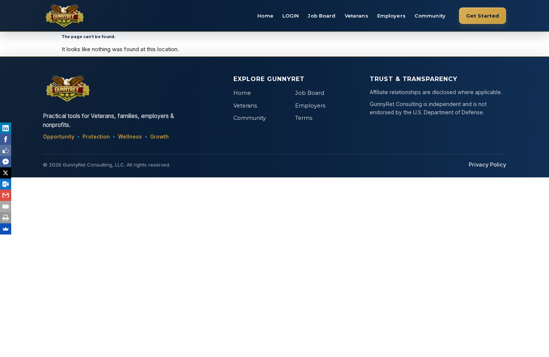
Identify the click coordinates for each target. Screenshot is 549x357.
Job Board (321, 16)
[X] (5, 172)
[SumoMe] (5, 229)
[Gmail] (5, 195)
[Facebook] (5, 139)
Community (430, 16)
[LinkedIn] (5, 128)
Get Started (482, 16)
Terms (303, 118)
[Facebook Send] (5, 161)
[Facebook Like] (5, 150)
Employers (391, 16)
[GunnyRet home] (63, 15)
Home (265, 16)
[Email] (5, 206)
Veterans (356, 16)
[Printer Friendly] (5, 217)
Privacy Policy (487, 164)
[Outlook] (5, 184)
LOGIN (290, 16)
